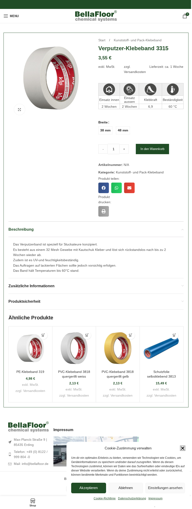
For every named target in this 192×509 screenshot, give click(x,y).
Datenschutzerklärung (132, 498)
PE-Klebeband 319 (30, 372)
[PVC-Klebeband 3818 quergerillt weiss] (74, 348)
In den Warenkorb (152, 149)
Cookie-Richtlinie (105, 498)
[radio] (105, 130)
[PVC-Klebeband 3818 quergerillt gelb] (117, 348)
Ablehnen (125, 488)
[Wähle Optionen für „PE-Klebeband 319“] (43, 335)
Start (102, 40)
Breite (103, 122)
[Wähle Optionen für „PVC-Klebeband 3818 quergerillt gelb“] (131, 335)
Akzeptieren (88, 488)
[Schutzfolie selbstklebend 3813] (161, 348)
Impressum (155, 498)
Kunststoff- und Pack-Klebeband (138, 40)
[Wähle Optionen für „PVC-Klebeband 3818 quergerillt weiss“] (87, 335)
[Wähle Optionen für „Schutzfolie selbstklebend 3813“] (174, 335)
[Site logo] (96, 16)
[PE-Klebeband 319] (30, 348)
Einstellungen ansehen (165, 488)
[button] (182, 448)
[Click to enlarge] (19, 109)
